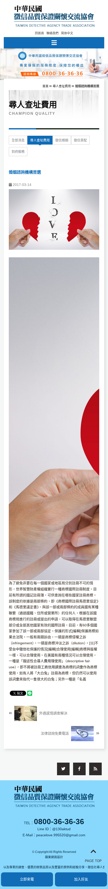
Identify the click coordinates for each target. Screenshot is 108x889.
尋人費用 (44, 661)
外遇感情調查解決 (52, 713)
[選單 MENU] (54, 42)
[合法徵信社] (54, 15)
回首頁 (39, 33)
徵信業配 (80, 140)
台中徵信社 (21, 649)
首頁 (45, 86)
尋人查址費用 (62, 86)
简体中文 (67, 33)
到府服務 (18, 151)
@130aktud (61, 829)
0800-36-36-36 (59, 821)
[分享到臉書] (79, 769)
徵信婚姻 (61, 140)
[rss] (95, 769)
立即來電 (27, 879)
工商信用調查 (51, 667)
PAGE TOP (93, 861)
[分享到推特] (63, 769)
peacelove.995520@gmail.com (60, 835)
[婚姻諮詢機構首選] (54, 219)
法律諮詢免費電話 (55, 733)
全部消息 (18, 140)
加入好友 (81, 879)
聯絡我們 (52, 33)
